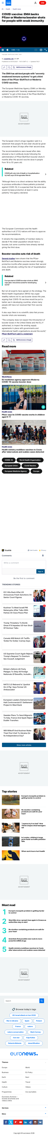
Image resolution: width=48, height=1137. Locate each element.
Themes (5, 1062)
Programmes (7, 1092)
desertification (34, 1043)
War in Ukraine (12, 1021)
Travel (27, 1082)
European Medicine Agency (16, 471)
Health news (17, 9)
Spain (27, 1021)
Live (42, 3)
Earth (4, 1077)
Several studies (8, 258)
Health (8, 9)
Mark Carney (35, 1032)
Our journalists (30, 1092)
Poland (39, 1021)
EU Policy (29, 1072)
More (4, 1114)
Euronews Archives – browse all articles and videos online (10, 1099)
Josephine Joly (9, 59)
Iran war (16, 1038)
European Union (11, 466)
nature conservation (15, 1032)
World (27, 1067)
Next (27, 1077)
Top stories (9, 791)
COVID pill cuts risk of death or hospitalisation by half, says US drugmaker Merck (22, 174)
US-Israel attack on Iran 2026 (24, 1015)
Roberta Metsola (14, 1043)
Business (5, 1072)
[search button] (41, 1000)
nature (30, 1026)
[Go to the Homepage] (8, 3)
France (18, 1026)
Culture (4, 1087)
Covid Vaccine (30, 466)
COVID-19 (9, 460)
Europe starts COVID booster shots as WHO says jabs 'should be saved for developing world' (21, 282)
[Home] (2, 9)
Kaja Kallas (30, 1038)
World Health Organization (30, 460)
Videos (28, 1087)
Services (5, 1108)
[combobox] (24, 1000)
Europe (36, 471)
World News (7, 377)
